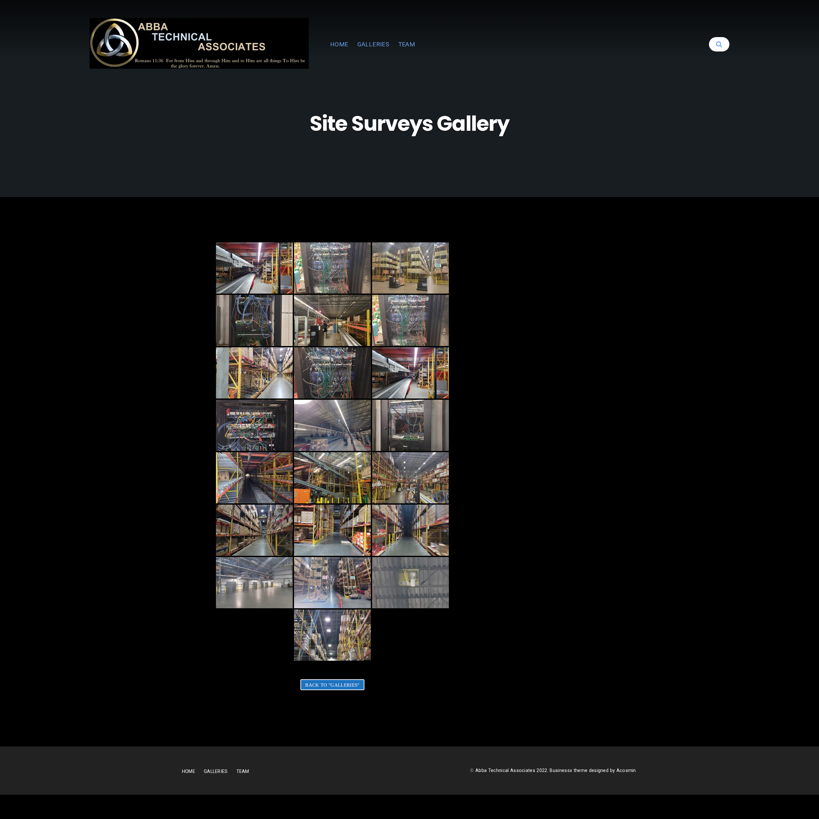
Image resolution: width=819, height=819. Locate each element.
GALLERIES (373, 44)
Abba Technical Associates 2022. (512, 770)
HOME (339, 44)
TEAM (406, 44)
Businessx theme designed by (583, 770)
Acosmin (626, 770)
